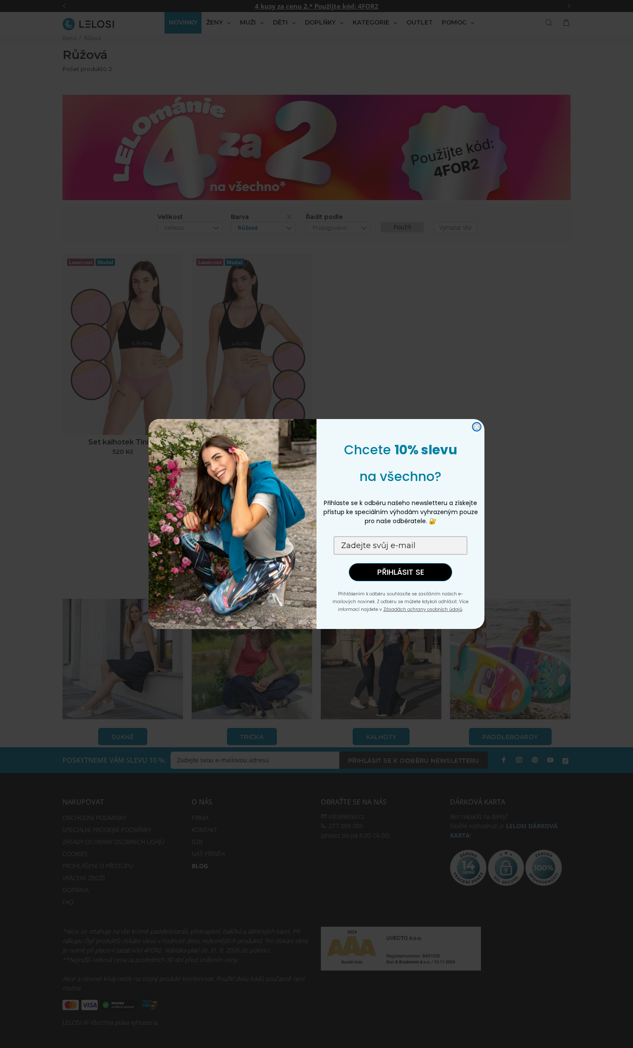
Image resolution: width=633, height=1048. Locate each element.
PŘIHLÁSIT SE (400, 572)
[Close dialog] (476, 426)
